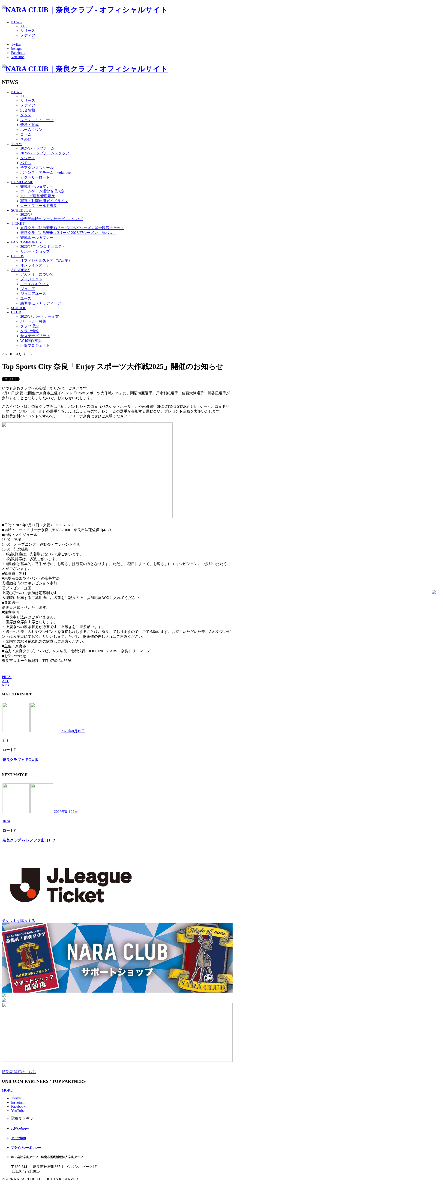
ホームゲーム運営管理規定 (42, 191)
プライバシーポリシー (26, 1147)
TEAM (16, 144)
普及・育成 (29, 125)
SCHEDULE (21, 210)
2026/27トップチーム (37, 148)
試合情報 (27, 110)
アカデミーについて (37, 274)
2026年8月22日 (66, 812)
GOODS (17, 256)
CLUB (16, 312)
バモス (25, 163)
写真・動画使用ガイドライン (44, 201)
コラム (25, 134)
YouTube (17, 57)
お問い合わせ (20, 1128)
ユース (25, 298)
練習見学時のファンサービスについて (51, 219)
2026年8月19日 (73, 731)
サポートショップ (35, 251)
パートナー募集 (33, 321)
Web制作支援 (31, 341)
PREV (7, 677)
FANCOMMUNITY (26, 242)
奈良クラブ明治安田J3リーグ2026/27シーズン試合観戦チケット (72, 228)
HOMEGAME (22, 182)
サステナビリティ (35, 336)
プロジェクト (31, 279)
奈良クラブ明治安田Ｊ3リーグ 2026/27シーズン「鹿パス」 (68, 233)
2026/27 (26, 214)
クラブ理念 (29, 326)
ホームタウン (31, 130)
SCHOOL (18, 308)
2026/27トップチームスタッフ (44, 153)
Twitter (16, 44)
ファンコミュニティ (37, 120)
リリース (27, 31)
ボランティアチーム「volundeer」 (47, 172)
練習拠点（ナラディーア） (42, 303)
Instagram (18, 49)
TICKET (17, 223)
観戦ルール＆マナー (37, 186)
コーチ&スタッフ (34, 284)
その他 (25, 139)
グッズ (25, 115)
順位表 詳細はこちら (19, 1072)
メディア (27, 35)
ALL (24, 26)
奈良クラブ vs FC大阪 (21, 760)
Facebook (18, 53)
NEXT (7, 685)
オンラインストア (35, 265)
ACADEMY (20, 270)
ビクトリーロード (35, 177)
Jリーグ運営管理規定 (37, 196)
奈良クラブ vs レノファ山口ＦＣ (29, 840)
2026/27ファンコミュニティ (43, 246)
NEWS (16, 22)
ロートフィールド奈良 (38, 206)
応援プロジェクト (35, 345)
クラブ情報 (29, 331)
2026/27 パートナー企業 (39, 316)
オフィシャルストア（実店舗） (46, 260)
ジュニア (27, 289)
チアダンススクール (37, 168)
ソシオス (27, 158)
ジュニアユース (33, 294)
